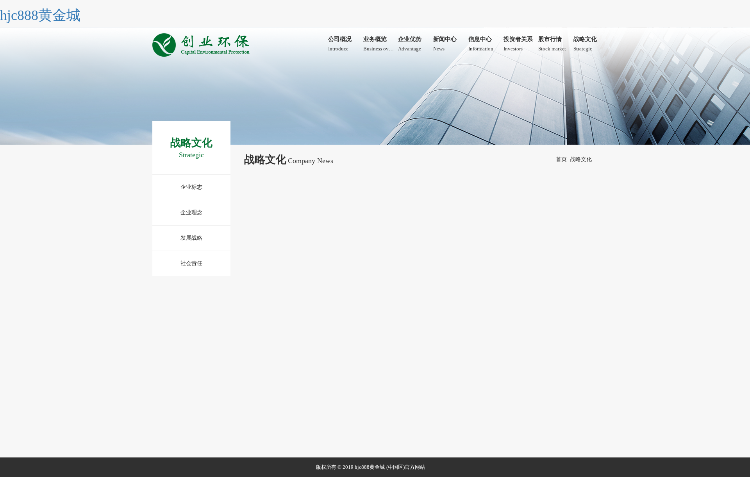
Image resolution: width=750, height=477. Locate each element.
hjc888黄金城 (40, 15)
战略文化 (581, 159)
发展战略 (191, 238)
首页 (561, 159)
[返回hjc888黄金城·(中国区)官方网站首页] (202, 43)
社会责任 (191, 263)
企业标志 (191, 187)
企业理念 (191, 212)
